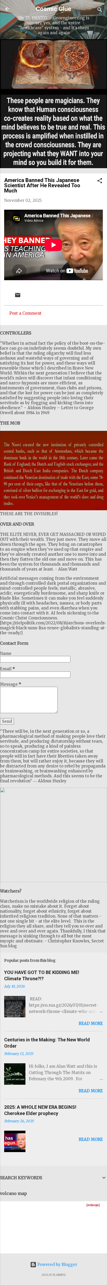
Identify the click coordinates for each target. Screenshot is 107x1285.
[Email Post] (18, 296)
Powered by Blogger (56, 1264)
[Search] (100, 11)
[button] (100, 182)
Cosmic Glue (53, 9)
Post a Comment (25, 313)
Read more (91, 1023)
